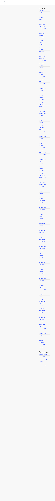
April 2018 (41, 218)
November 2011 (42, 317)
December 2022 (42, 106)
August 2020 (41, 161)
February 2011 (42, 324)
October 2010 (42, 331)
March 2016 (41, 257)
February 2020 (42, 173)
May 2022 (41, 120)
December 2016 (42, 244)
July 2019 (41, 189)
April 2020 (41, 168)
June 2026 (41, 15)
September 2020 (42, 159)
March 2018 (41, 221)
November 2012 (42, 301)
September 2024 (42, 60)
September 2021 (42, 136)
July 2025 (41, 40)
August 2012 (41, 303)
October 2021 (42, 134)
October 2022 (42, 111)
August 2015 (41, 267)
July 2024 (41, 65)
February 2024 (42, 76)
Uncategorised (42, 365)
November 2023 (42, 83)
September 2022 (42, 113)
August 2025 (41, 38)
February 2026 (42, 24)
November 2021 (42, 131)
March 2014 (41, 285)
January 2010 (42, 347)
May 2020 (41, 166)
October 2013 (42, 292)
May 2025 (41, 44)
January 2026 (42, 26)
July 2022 (41, 115)
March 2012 (41, 308)
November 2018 (42, 207)
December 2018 (42, 205)
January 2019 (42, 202)
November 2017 (42, 230)
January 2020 (42, 175)
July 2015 (41, 269)
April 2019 (41, 196)
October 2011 (42, 319)
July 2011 (41, 322)
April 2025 (41, 47)
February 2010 (42, 344)
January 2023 (42, 104)
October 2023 (42, 86)
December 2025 (42, 28)
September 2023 (42, 88)
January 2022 (42, 127)
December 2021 (42, 129)
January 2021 (42, 150)
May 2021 (41, 143)
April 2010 (41, 340)
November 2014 (42, 278)
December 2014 (42, 276)
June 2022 (41, 118)
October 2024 (42, 58)
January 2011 (42, 326)
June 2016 (41, 253)
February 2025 (42, 51)
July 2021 (41, 138)
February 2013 (42, 299)
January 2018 (42, 225)
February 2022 (42, 125)
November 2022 (42, 109)
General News (42, 356)
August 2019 (41, 186)
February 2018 (42, 223)
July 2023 (41, 90)
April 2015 (41, 271)
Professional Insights (43, 359)
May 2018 (41, 216)
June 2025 (41, 42)
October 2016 (42, 248)
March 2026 (41, 21)
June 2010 (41, 338)
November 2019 (42, 180)
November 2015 (42, 262)
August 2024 (41, 63)
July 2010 (41, 335)
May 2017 (41, 234)
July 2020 (41, 163)
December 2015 (42, 260)
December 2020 (42, 152)
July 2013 (41, 294)
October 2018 (42, 209)
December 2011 (42, 315)
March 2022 (41, 122)
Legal (40, 363)
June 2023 (41, 92)
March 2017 (41, 237)
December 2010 (42, 328)
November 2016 (42, 246)
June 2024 (41, 67)
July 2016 (41, 251)
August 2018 (41, 212)
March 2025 (41, 49)
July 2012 (41, 305)
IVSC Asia (41, 361)
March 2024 (41, 74)
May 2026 (41, 17)
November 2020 (42, 154)
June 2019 (41, 191)
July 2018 (41, 214)
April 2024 (41, 72)
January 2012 (42, 312)
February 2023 (42, 102)
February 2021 (42, 147)
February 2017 (42, 239)
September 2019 (42, 184)
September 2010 (42, 333)
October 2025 (42, 33)
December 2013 (42, 289)
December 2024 (42, 56)
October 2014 (42, 280)
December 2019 (42, 177)
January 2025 (42, 54)
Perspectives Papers (43, 354)
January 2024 (42, 79)
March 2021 (41, 145)
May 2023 (41, 95)
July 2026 (41, 12)
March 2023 (41, 99)
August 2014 (41, 283)
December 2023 (42, 81)
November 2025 (42, 31)
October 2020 (42, 157)
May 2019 (41, 193)
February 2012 (42, 310)
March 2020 (41, 170)
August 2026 (41, 10)
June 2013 (41, 296)
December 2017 (42, 228)
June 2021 (41, 141)
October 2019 (42, 182)
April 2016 (41, 255)
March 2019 (41, 198)
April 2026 (41, 19)
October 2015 (42, 264)
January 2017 (42, 241)
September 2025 (42, 35)
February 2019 (42, 200)
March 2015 (41, 273)
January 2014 (42, 287)
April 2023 (41, 97)
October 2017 (42, 232)
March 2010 (41, 342)
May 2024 (41, 70)
